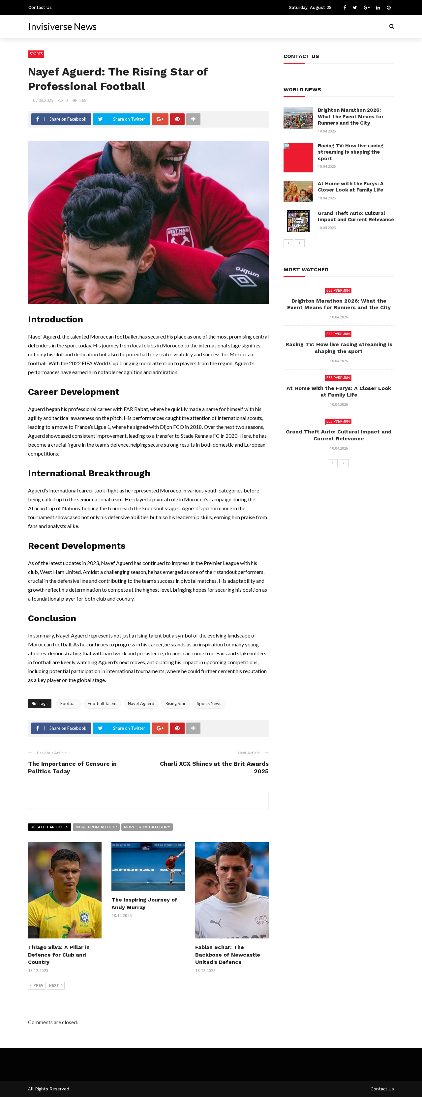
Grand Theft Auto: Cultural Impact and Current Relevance (356, 216)
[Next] (300, 243)
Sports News (209, 703)
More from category (147, 827)
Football (68, 703)
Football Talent (102, 703)
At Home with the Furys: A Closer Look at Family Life (350, 187)
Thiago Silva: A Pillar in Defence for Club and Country (59, 954)
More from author (96, 827)
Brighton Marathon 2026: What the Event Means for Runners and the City (351, 116)
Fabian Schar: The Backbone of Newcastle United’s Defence (227, 954)
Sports (36, 53)
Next (54, 985)
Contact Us (40, 7)
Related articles (50, 827)
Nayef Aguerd (141, 703)
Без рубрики (338, 290)
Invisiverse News (62, 26)
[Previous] (288, 243)
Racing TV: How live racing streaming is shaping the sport (350, 152)
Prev (38, 985)
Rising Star (176, 703)
